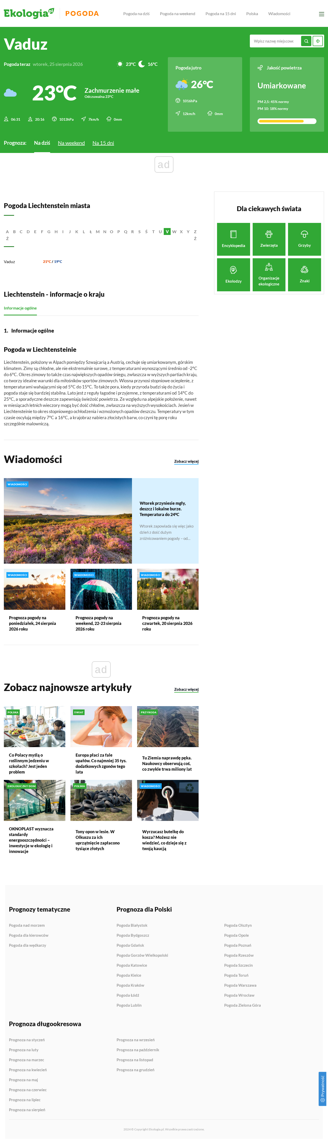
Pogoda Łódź (128, 995)
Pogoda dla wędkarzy (27, 945)
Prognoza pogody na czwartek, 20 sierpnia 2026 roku (167, 623)
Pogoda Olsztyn (238, 925)
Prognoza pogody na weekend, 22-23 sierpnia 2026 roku (98, 623)
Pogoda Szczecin (238, 965)
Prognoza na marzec (26, 1060)
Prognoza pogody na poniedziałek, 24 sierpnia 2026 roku (32, 623)
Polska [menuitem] (252, 13)
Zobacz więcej (186, 461)
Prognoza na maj (23, 1080)
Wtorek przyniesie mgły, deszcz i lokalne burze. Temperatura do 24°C (163, 509)
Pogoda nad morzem (27, 925)
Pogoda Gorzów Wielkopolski (142, 955)
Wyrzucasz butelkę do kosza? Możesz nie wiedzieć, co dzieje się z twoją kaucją (164, 840)
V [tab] (167, 231)
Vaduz (9, 261)
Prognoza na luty (23, 1050)
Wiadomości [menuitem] (279, 13)
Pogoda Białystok (132, 925)
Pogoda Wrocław (239, 995)
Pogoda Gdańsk (130, 945)
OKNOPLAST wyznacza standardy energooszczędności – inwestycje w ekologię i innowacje (31, 840)
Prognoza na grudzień (136, 1070)
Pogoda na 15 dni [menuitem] (221, 13)
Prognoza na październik (138, 1050)
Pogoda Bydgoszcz (133, 935)
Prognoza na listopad (135, 1060)
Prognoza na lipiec (24, 1100)
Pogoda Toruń (236, 975)
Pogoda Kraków (130, 985)
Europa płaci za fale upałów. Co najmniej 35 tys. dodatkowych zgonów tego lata (101, 763)
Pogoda (82, 13)
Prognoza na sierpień (27, 1110)
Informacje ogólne (20, 307)
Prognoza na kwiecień (28, 1070)
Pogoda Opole (236, 935)
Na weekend (71, 143)
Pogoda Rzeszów (239, 955)
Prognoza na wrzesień (136, 1040)
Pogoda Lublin (129, 1005)
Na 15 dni (103, 143)
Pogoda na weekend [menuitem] (177, 13)
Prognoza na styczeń (27, 1040)
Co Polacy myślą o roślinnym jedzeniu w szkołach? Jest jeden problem (29, 763)
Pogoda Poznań (237, 945)
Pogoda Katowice (132, 965)
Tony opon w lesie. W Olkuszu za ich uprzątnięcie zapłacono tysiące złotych (98, 840)
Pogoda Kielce (129, 975)
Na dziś (42, 143)
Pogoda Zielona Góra (242, 1005)
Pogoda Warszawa (240, 985)
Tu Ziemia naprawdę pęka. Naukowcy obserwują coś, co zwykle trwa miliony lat (167, 763)
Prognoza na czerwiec (28, 1090)
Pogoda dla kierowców (28, 935)
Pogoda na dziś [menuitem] (136, 13)
